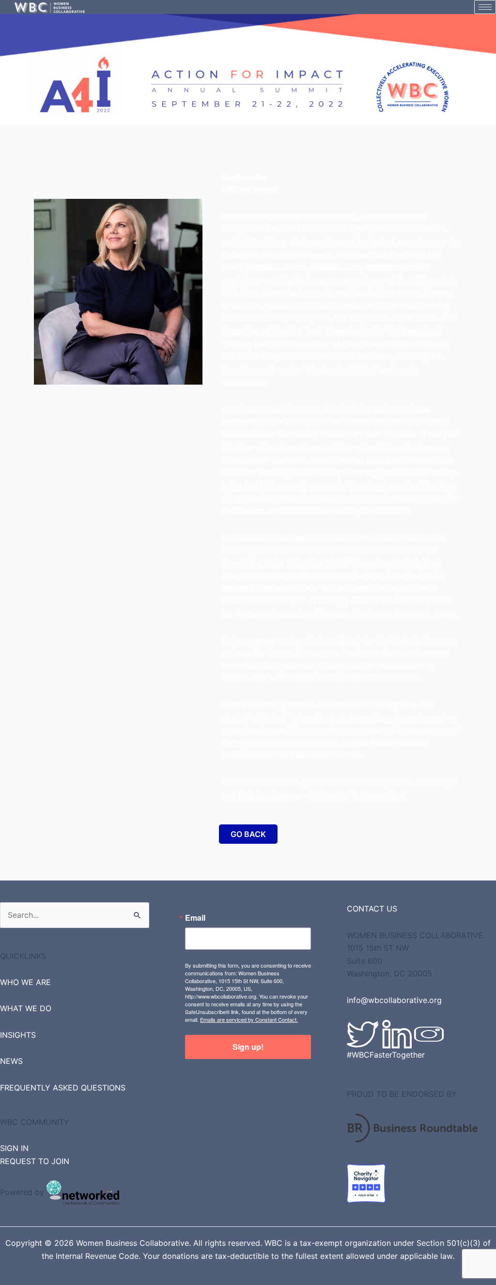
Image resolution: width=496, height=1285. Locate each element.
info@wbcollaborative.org (394, 1000)
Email (195, 918)
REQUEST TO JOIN (34, 1161)
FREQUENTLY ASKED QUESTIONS (62, 1087)
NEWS (11, 1061)
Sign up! (248, 1046)
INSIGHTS (18, 1035)
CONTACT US (372, 908)
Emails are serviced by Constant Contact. (249, 1019)
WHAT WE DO (25, 1008)
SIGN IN (14, 1148)
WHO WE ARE (25, 982)
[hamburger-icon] (485, 7)
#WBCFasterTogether (386, 1055)
